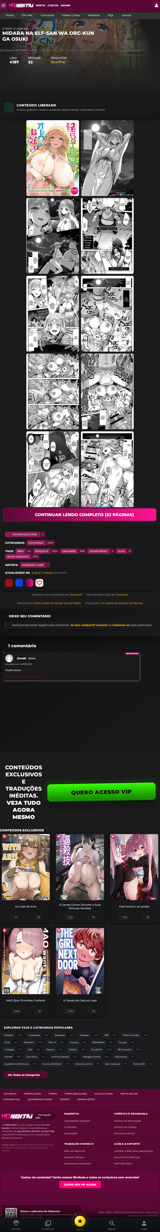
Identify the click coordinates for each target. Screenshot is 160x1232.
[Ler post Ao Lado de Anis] (26, 867)
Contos (53, 5)
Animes (65, 5)
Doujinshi (40, 542)
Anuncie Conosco (74, 1157)
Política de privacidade (127, 1121)
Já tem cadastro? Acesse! (89, 625)
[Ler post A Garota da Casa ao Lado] (80, 961)
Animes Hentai (86, 1099)
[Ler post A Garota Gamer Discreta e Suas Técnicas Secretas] (80, 867)
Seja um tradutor (74, 1151)
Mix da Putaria (103, 1093)
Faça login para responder (23, 676)
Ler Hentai (9, 1093)
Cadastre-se (121, 625)
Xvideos (65, 1099)
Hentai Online (129, 1093)
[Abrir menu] (3, 5)
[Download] (29, 583)
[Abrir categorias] (155, 15)
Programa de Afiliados (77, 1164)
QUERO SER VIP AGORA (80, 1184)
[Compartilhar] (19, 583)
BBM (23, 551)
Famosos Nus (11, 1099)
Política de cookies (125, 1127)
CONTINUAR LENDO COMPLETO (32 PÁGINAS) (84, 514)
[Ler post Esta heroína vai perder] (134, 867)
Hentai (40, 5)
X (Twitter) (70, 1127)
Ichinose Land (35, 565)
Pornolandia (32, 1093)
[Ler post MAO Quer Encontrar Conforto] (26, 961)
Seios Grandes (22, 556)
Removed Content (124, 1133)
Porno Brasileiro (76, 1093)
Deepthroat (101, 551)
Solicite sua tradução (127, 1157)
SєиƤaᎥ (58, 62)
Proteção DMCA (123, 1164)
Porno (53, 1093)
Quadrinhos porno (40, 1099)
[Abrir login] (156, 5)
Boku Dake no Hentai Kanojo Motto (58, 603)
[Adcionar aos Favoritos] (39, 583)
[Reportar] (9, 583)
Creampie (73, 551)
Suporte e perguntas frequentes (133, 1151)
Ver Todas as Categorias (24, 1074)
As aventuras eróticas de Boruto (122, 603)
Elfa (124, 551)
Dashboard (70, 1133)
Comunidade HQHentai (77, 1121)
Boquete (46, 551)
